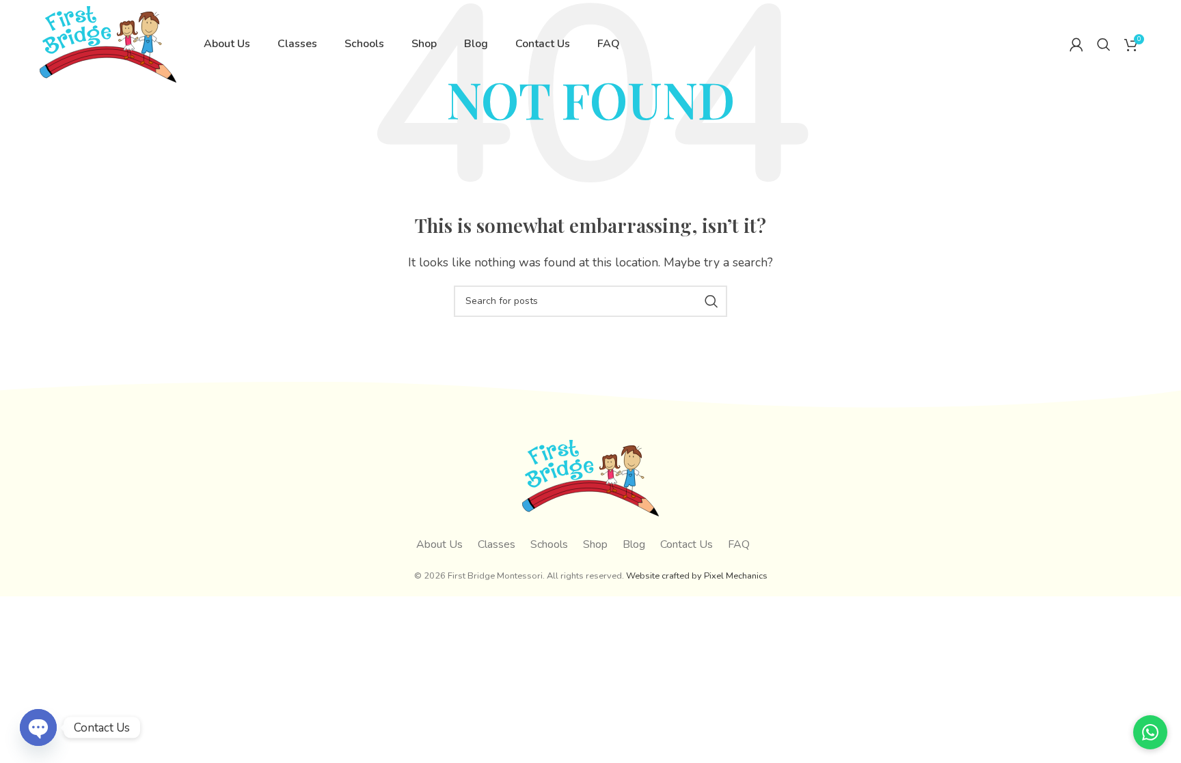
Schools (549, 544)
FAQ (739, 544)
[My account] (1076, 44)
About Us (439, 544)
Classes (496, 544)
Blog (634, 544)
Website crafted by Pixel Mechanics (697, 576)
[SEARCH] (711, 301)
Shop (595, 544)
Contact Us (686, 544)
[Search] (1103, 44)
